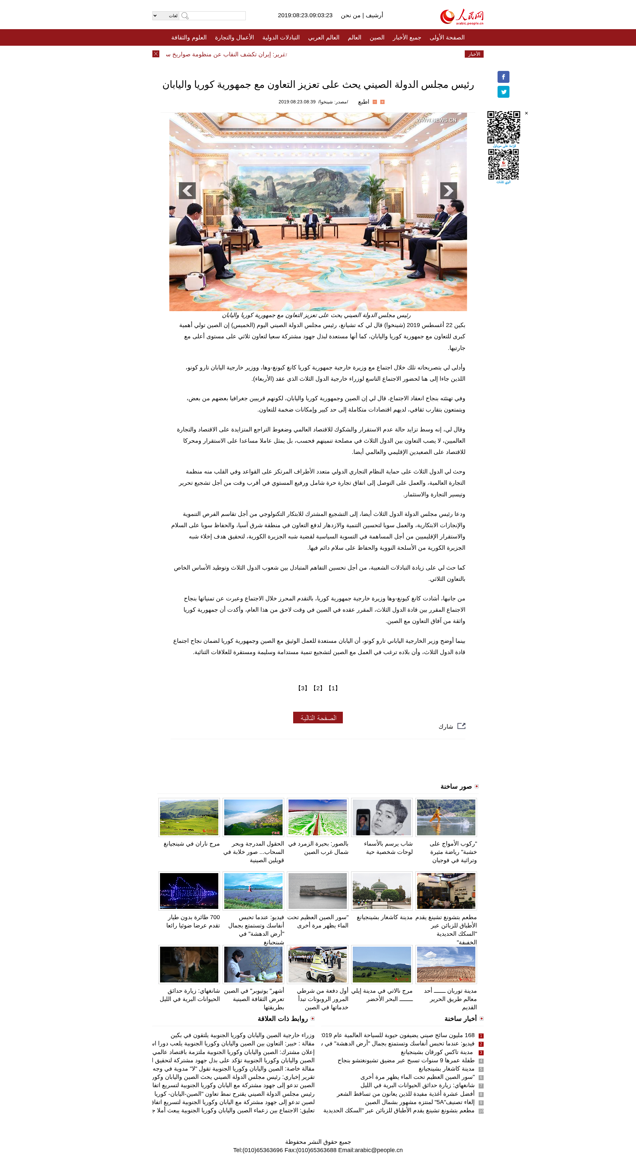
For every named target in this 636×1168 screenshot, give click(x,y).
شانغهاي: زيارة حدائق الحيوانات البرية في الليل (417, 1085)
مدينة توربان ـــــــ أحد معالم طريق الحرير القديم (450, 999)
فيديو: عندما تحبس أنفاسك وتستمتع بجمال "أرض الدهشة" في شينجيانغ (388, 1043)
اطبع (363, 101)
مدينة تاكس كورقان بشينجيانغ (438, 1052)
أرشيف (373, 15)
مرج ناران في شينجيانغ (192, 843)
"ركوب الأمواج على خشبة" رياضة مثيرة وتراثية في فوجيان (453, 851)
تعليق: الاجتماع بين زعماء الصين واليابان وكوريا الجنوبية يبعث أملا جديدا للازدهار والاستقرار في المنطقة (189, 1110)
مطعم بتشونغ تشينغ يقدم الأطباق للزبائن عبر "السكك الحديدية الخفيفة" (388, 1110)
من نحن (351, 15)
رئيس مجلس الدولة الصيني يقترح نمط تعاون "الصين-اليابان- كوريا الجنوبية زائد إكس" (211, 1093)
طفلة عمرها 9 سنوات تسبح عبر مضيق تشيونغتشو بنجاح (406, 1060)
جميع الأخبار (407, 37)
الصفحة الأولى (447, 37)
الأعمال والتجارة (234, 37)
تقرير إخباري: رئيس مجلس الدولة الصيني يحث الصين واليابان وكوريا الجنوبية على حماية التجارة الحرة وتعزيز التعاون (173, 1077)
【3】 (302, 688)
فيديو (289, 54)
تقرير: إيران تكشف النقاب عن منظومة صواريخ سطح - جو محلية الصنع (216, 54)
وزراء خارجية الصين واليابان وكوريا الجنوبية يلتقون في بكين (243, 1035)
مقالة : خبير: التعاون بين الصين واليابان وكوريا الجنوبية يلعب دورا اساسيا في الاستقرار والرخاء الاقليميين (188, 1043)
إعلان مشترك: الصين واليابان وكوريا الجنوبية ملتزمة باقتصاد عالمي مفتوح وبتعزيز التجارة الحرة (199, 1052)
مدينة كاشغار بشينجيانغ (385, 917)
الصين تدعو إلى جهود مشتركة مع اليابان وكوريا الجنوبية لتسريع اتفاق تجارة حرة (218, 1085)
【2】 (318, 688)
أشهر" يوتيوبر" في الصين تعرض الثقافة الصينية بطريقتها (254, 999)
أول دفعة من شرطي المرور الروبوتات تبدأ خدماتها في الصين (322, 999)
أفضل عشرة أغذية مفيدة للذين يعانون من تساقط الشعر (406, 1093)
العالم (354, 37)
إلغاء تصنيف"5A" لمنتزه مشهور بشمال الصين (420, 1102)
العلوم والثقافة (189, 37)
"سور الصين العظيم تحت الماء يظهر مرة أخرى (417, 1077)
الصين (377, 37)
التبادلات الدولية (281, 37)
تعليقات (313, 54)
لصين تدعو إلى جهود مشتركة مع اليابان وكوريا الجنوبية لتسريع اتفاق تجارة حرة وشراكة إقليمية (199, 1102)
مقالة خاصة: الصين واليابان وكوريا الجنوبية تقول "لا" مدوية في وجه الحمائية (223, 1068)
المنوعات (342, 54)
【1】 (333, 688)
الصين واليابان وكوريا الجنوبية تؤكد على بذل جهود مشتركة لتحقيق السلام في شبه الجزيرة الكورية (196, 1060)
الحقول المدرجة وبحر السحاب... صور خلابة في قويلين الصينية (253, 851)
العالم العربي (324, 37)
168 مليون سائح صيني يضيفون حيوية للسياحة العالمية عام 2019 (397, 1035)
